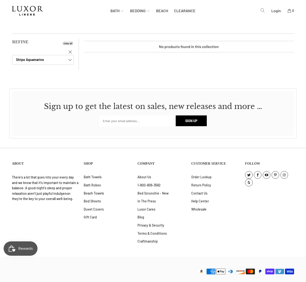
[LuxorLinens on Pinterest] (275, 175)
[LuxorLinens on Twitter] (249, 175)
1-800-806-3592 (149, 185)
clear (70, 52)
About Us (144, 177)
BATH (115, 10)
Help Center (200, 201)
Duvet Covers (94, 209)
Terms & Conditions (152, 233)
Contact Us (199, 193)
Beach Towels (94, 193)
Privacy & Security (150, 225)
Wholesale (199, 209)
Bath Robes (92, 185)
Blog (140, 217)
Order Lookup (201, 177)
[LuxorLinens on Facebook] (258, 175)
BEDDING (138, 10)
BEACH (162, 10)
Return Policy (201, 185)
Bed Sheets (92, 201)
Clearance (185, 10)
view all (67, 43)
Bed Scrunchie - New (153, 193)
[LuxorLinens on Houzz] (249, 182)
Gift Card (90, 217)
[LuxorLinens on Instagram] (284, 175)
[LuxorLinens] (61, 10)
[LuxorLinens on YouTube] (266, 175)
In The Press (146, 201)
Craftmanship (147, 241)
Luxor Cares (146, 209)
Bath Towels (93, 177)
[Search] (262, 10)
